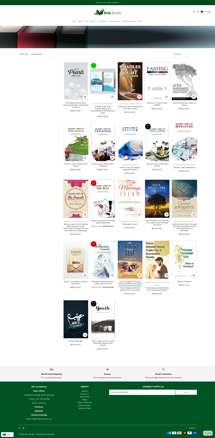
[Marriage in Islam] (130, 199)
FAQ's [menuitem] (139, 21)
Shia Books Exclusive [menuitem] (128, 21)
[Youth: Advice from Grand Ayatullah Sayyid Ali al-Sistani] (103, 319)
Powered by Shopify (45, 434)
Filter (22, 54)
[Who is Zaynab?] (75, 319)
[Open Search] (194, 12)
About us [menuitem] (93, 21)
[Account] (198, 12)
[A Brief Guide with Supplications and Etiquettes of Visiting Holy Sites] (103, 81)
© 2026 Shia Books (26, 434)
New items (85, 397)
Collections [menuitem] (102, 21)
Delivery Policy (84, 408)
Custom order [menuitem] (114, 21)
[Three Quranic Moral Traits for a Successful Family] (157, 260)
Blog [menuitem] (86, 21)
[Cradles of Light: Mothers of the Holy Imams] (130, 81)
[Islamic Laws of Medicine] (184, 142)
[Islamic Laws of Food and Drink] (157, 142)
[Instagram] (23, 428)
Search (85, 391)
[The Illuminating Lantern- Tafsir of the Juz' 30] (103, 260)
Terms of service (84, 402)
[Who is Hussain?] (184, 260)
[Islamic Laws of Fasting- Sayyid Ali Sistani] (130, 142)
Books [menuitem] (80, 21)
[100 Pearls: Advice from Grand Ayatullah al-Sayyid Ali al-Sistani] (75, 81)
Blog (85, 400)
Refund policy (84, 405)
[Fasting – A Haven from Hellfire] (157, 81)
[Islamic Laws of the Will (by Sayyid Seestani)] (103, 199)
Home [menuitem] (74, 21)
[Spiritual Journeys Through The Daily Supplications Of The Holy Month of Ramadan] (184, 199)
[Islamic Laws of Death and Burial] (75, 142)
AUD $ (205, 11)
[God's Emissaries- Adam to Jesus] (184, 81)
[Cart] (209, 12)
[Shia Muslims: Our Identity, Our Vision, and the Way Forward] (157, 199)
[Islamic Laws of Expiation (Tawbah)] (103, 142)
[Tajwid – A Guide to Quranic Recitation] (75, 260)
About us (85, 394)
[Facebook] (19, 428)
